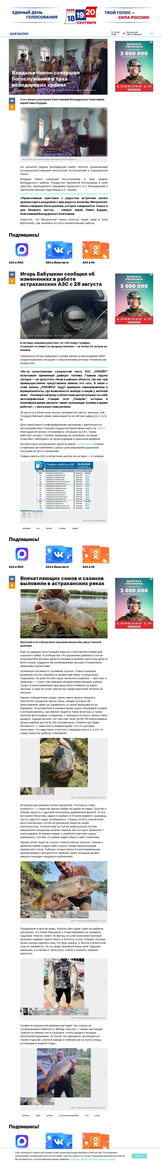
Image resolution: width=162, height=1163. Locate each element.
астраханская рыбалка (69, 1115)
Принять (139, 1156)
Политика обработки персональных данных (92, 1159)
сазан (97, 1115)
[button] (104, 485)
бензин (49, 528)
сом (86, 1115)
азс (38, 528)
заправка (26, 528)
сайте (101, 428)
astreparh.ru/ (90, 90)
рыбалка (26, 1115)
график (75, 528)
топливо (62, 528)
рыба (38, 1115)
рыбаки (50, 1115)
